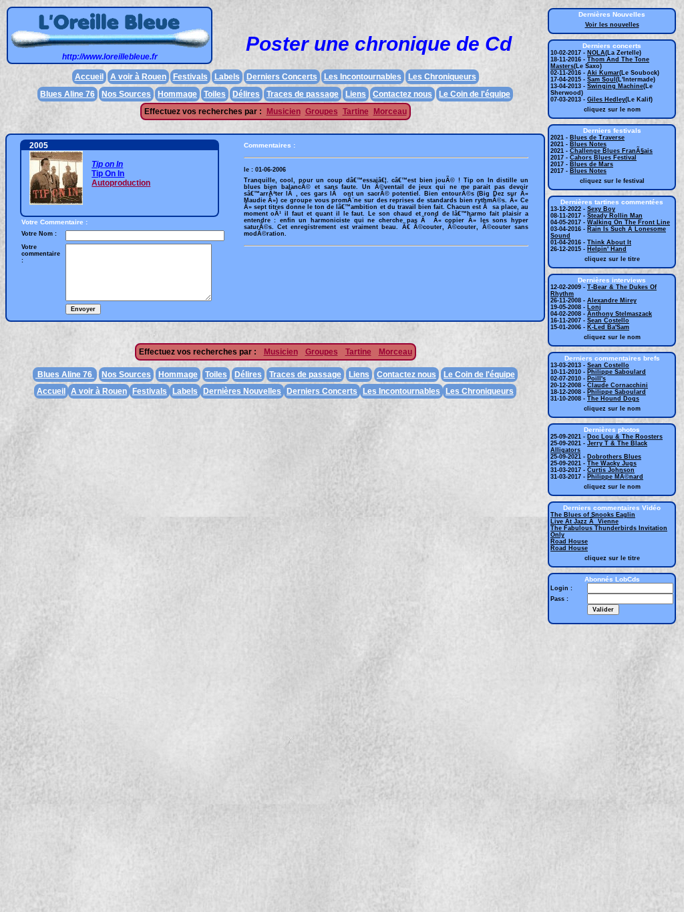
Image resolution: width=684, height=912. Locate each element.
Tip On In (108, 173)
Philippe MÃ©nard (615, 476)
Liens (355, 94)
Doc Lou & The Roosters (625, 436)
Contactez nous (402, 94)
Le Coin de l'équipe (474, 94)
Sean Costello (608, 320)
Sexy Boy (601, 209)
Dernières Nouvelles (242, 391)
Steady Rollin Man (615, 215)
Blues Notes (588, 144)
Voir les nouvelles (612, 24)
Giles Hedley (606, 99)
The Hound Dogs (613, 398)
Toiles (215, 94)
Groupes (321, 111)
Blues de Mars (591, 164)
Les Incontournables (362, 76)
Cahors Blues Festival (603, 157)
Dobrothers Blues (614, 456)
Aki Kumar (603, 72)
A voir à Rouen (138, 76)
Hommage (177, 94)
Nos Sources (126, 94)
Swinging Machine (615, 86)
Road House (569, 541)
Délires (246, 94)
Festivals (190, 76)
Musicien (284, 111)
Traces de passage (303, 94)
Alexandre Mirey (612, 300)
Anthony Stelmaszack (619, 313)
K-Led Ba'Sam (608, 327)
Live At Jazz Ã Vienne (584, 521)
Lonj (594, 307)
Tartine (356, 111)
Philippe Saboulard (616, 372)
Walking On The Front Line (628, 222)
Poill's (596, 378)
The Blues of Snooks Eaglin (592, 514)
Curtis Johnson (611, 470)
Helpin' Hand (607, 249)
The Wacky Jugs (612, 463)
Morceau (390, 111)
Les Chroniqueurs (442, 76)
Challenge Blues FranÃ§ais (611, 151)
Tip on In (107, 164)
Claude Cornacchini (617, 385)
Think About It (609, 242)
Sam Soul (601, 79)
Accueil (89, 76)
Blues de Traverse (597, 137)
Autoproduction (121, 183)
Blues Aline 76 (67, 94)
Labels (227, 76)
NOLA (596, 52)
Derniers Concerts (281, 76)
